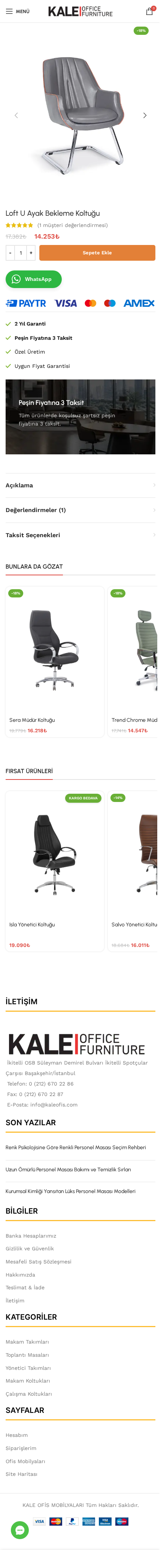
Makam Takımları (27, 1342)
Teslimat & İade (25, 1287)
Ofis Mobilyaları (25, 1461)
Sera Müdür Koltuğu (32, 720)
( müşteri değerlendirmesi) (72, 225)
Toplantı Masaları (27, 1355)
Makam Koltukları (28, 1381)
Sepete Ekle (97, 252)
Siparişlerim (21, 1448)
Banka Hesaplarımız (31, 1236)
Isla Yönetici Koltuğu (32, 924)
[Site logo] (80, 11)
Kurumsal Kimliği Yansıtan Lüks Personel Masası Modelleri (71, 1191)
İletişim (15, 1301)
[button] (16, 115)
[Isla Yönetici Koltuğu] (55, 854)
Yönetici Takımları (28, 1368)
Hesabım (17, 1435)
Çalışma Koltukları (29, 1394)
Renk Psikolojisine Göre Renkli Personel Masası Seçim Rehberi (76, 1147)
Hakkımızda (20, 1275)
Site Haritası (21, 1474)
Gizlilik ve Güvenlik (30, 1248)
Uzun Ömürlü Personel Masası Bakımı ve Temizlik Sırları (68, 1169)
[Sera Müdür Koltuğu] (55, 650)
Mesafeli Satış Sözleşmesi (39, 1262)
